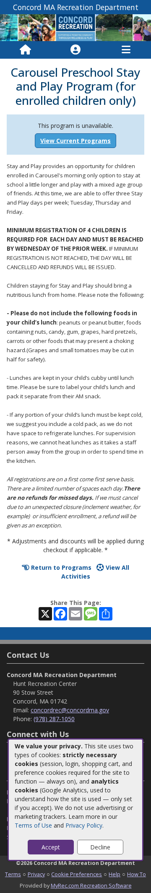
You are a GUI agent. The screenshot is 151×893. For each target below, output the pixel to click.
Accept (51, 847)
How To (136, 874)
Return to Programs (60, 567)
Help (114, 874)
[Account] (75, 50)
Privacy (36, 874)
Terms (13, 874)
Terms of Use (33, 825)
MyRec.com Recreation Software (91, 885)
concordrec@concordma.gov (70, 710)
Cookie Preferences (76, 874)
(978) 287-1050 (54, 719)
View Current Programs (75, 141)
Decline (100, 847)
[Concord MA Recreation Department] (75, 27)
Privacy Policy (83, 825)
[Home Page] (25, 50)
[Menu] (126, 50)
